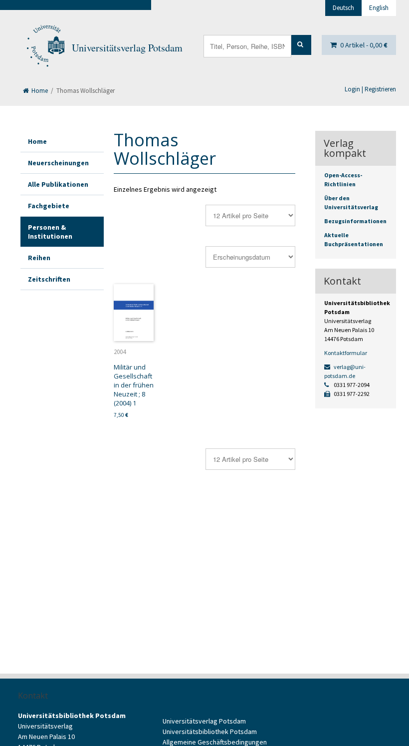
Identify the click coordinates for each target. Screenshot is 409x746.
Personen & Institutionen (50, 232)
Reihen (39, 257)
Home (39, 90)
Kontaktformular (345, 353)
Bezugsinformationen (355, 221)
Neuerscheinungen (58, 162)
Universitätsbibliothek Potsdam (210, 731)
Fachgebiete (48, 205)
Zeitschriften (49, 279)
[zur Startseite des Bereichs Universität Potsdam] (45, 48)
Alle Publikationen (58, 184)
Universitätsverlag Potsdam (127, 47)
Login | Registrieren (370, 89)
